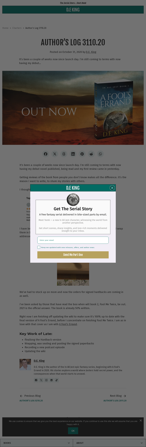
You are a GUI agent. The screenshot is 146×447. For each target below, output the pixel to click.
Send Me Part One (73, 255)
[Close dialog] (112, 188)
